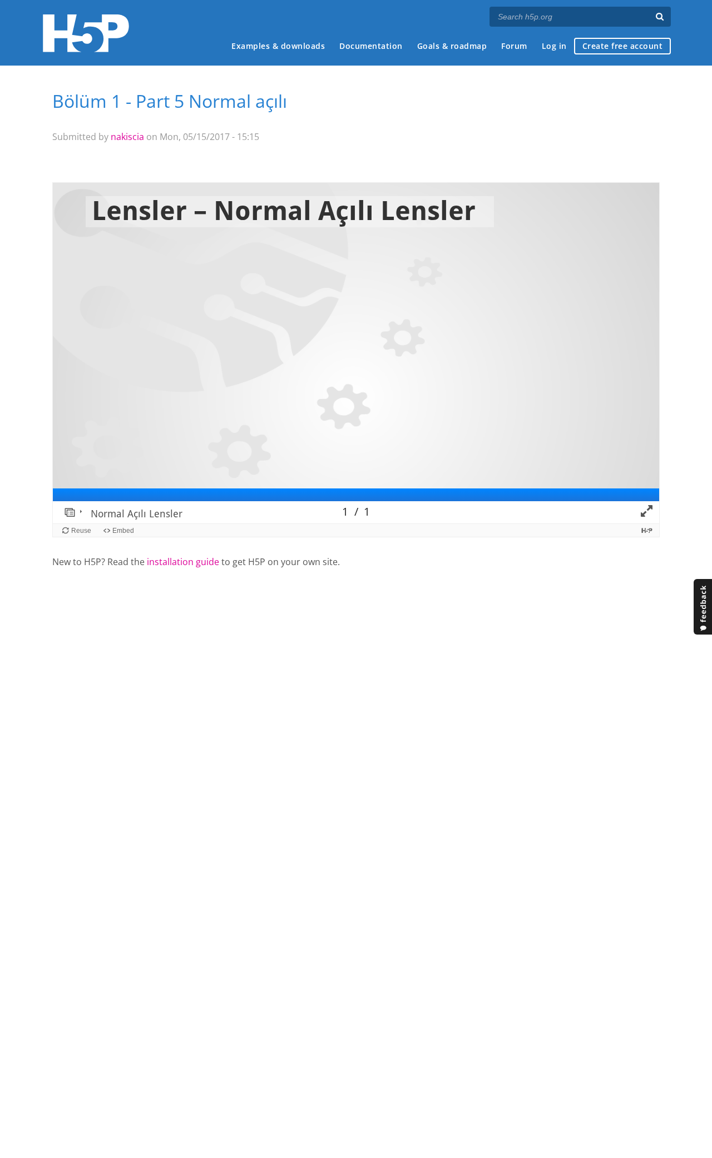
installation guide (183, 562)
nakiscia (127, 137)
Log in (554, 46)
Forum (514, 46)
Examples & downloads (278, 46)
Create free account (622, 46)
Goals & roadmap (452, 46)
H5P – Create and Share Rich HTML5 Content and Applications (86, 33)
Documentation (371, 46)
